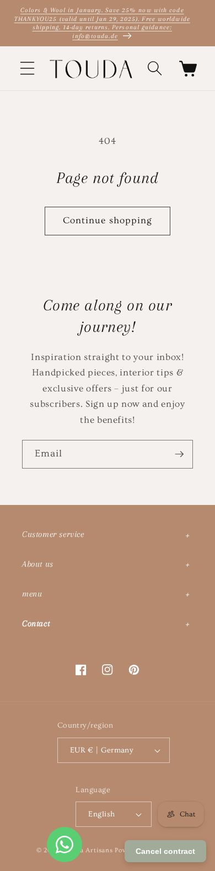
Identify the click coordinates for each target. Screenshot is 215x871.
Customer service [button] (53, 534)
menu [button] (32, 594)
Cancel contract (165, 851)
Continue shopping (108, 220)
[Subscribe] (179, 454)
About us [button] (37, 564)
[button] (27, 68)
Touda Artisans (88, 850)
